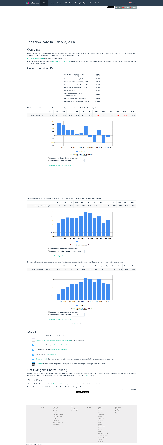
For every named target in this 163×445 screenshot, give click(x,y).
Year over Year (58, 416)
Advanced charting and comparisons (59, 165)
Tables (52, 3)
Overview (55, 409)
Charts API (87, 375)
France (100, 416)
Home (43, 407)
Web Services (75, 409)
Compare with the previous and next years (64, 158)
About (97, 3)
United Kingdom (103, 435)
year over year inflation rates (60, 349)
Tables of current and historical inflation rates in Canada (53, 340)
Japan (100, 424)
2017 (75, 323)
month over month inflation (59, 345)
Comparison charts (42, 359)
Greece (100, 420)
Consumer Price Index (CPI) (61, 61)
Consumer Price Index (60, 384)
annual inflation (52, 354)
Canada (133, 3)
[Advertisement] (81, 22)
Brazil (99, 411)
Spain (99, 431)
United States (102, 437)
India (99, 422)
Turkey (100, 439)
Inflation (44, 3)
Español (133, 7)
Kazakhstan (101, 426)
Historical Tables (57, 411)
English (119, 7)
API (90, 3)
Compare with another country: (60, 160)
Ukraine (100, 441)
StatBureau (34, 3)
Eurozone (101, 414)
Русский (126, 7)
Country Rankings (80, 3)
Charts (59, 3)
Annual (56, 418)
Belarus (100, 409)
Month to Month (58, 414)
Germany (101, 418)
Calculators (68, 3)
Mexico (100, 428)
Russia (100, 429)
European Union (103, 433)
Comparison (56, 424)
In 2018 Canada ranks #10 (35, 58)
